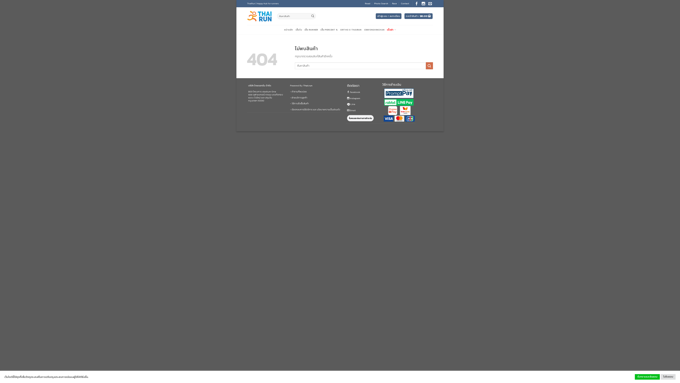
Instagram (354, 98)
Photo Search (381, 3)
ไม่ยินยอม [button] (668, 377)
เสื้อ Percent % (329, 29)
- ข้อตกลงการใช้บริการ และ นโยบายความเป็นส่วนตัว (315, 109)
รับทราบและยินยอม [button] (647, 377)
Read (367, 3)
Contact (405, 3)
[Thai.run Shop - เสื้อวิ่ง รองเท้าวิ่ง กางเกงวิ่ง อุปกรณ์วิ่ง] (259, 16)
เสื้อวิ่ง (299, 29)
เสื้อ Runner (311, 29)
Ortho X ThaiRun (351, 29)
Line (352, 104)
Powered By (301, 85)
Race (394, 3)
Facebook (354, 92)
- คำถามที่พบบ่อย (298, 91)
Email (352, 110)
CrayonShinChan (374, 29)
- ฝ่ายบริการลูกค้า (298, 97)
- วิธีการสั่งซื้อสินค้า (299, 103)
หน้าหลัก (288, 29)
